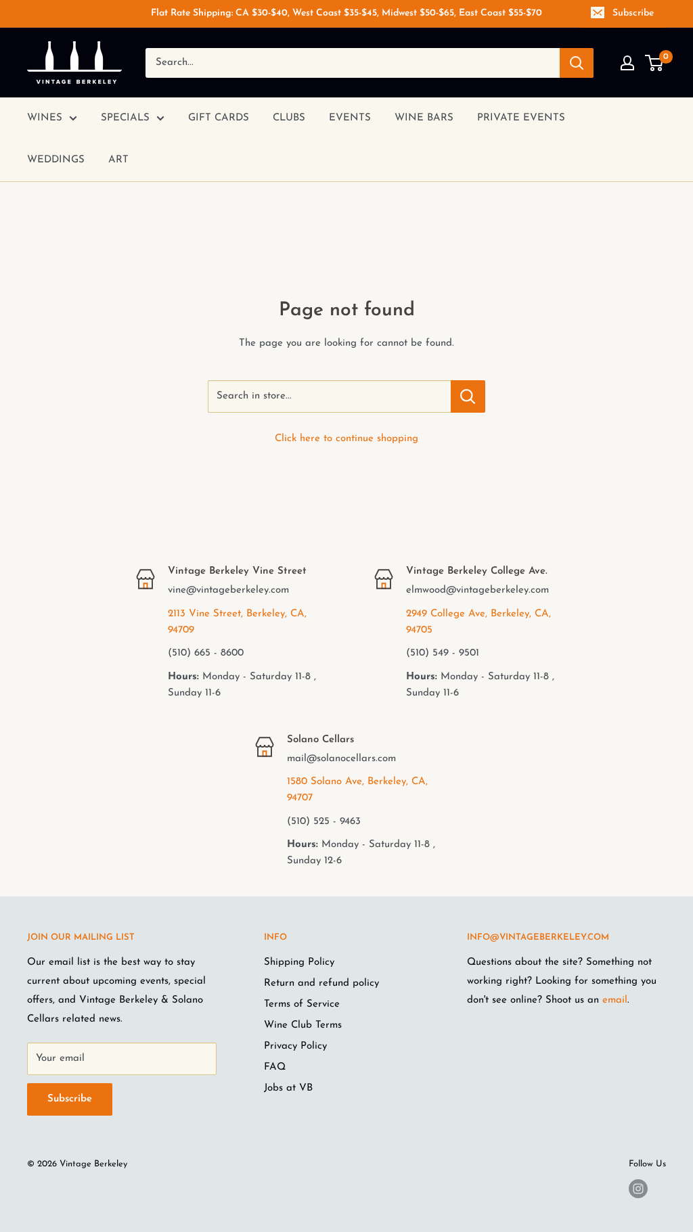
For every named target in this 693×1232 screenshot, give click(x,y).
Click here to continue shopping (346, 439)
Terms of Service (302, 1004)
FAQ (275, 1067)
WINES (44, 118)
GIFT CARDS (218, 118)
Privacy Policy (295, 1046)
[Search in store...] (468, 396)
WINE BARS (424, 118)
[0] (654, 63)
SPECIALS (125, 118)
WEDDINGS (56, 160)
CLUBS (289, 118)
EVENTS (350, 118)
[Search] (577, 63)
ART (118, 160)
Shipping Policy (299, 962)
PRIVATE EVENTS (521, 118)
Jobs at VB (288, 1088)
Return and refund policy (321, 983)
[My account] (627, 62)
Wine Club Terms (303, 1025)
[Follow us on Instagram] (638, 1188)
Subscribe (633, 13)
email (614, 1000)
